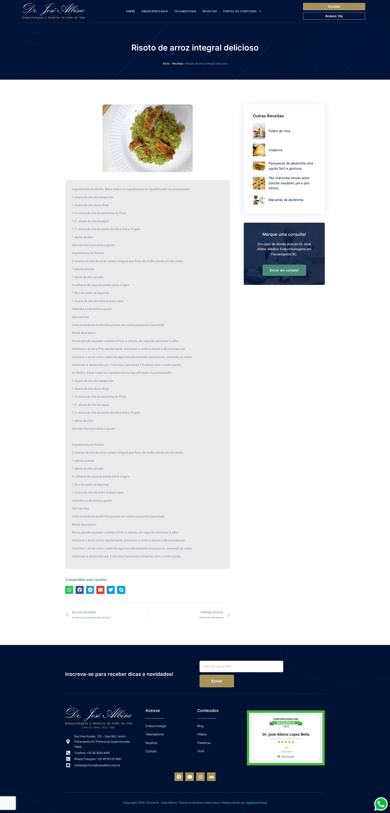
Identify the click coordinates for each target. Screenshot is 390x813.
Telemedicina (185, 11)
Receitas (210, 11)
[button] (69, 590)
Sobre (131, 11)
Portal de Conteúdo (240, 11)
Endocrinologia (155, 11)
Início (166, 64)
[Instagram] (200, 776)
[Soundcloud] (211, 776)
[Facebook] (178, 776)
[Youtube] (189, 776)
